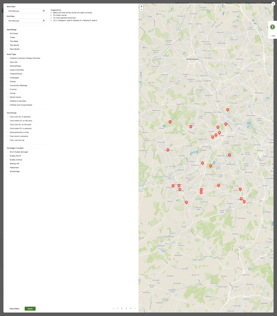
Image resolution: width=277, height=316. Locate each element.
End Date (10, 16)
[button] (213, 137)
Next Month (14, 49)
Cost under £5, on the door (21, 121)
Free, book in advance (19, 136)
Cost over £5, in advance (20, 117)
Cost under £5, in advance (20, 128)
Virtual (12, 93)
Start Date (11, 6)
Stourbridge (15, 171)
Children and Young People (21, 105)
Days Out (13, 62)
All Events (14, 33)
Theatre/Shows (16, 74)
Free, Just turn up (17, 140)
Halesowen (14, 167)
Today (12, 37)
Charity (13, 81)
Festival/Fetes (15, 66)
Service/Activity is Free (19, 132)
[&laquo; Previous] (113, 308)
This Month (14, 45)
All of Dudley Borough (19, 152)
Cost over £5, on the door (20, 124)
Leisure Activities (17, 70)
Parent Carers (15, 97)
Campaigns (14, 78)
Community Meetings (18, 85)
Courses (13, 89)
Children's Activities (18, 101)
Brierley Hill (14, 163)
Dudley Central (16, 160)
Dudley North (15, 156)
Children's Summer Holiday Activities (25, 58)
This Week (14, 41)
